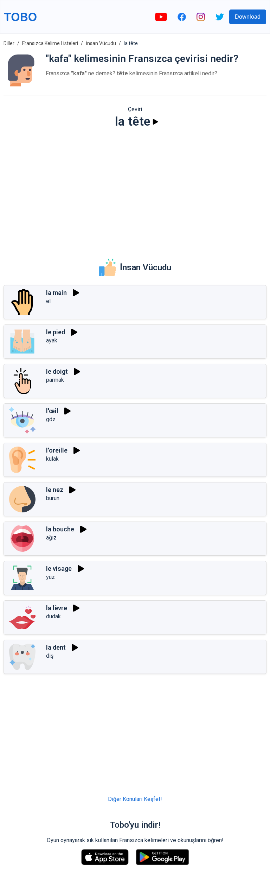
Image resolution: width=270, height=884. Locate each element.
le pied (55, 332)
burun (52, 498)
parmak (55, 380)
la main (56, 292)
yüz (50, 577)
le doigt (57, 371)
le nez (54, 489)
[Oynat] (155, 122)
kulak (52, 458)
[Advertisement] (135, 188)
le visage (59, 568)
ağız (51, 537)
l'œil (52, 411)
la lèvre (56, 608)
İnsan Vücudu (101, 43)
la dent (56, 647)
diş (49, 655)
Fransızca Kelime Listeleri (50, 43)
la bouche (60, 529)
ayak (51, 340)
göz (51, 419)
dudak (53, 616)
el (48, 301)
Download (248, 17)
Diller (9, 43)
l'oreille (57, 450)
